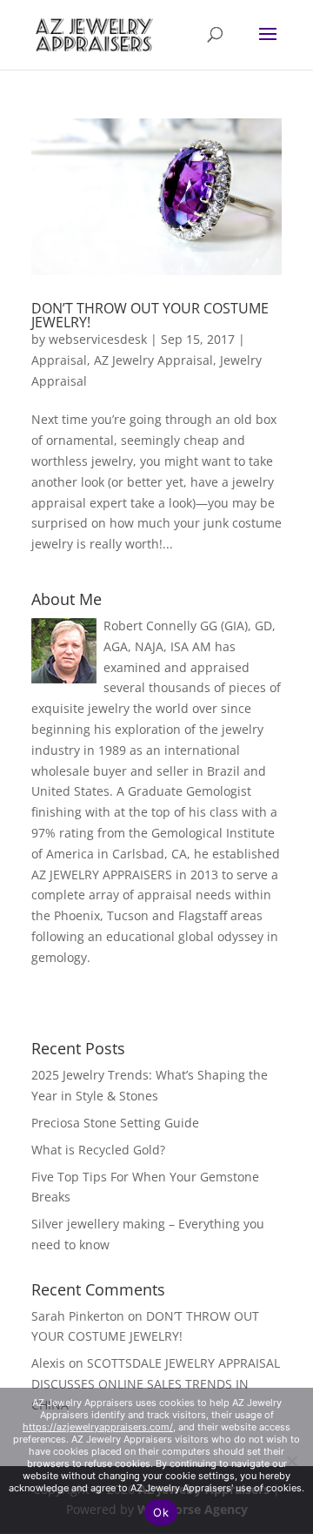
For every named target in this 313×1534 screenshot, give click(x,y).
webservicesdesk (98, 339)
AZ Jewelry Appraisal (153, 360)
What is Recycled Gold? (98, 1149)
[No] (291, 1461)
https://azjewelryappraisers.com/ (98, 1427)
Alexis (48, 1363)
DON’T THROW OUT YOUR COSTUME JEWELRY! (150, 315)
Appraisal (59, 360)
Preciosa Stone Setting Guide (115, 1122)
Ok (161, 1512)
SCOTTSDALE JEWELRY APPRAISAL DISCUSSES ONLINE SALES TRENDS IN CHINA (155, 1384)
